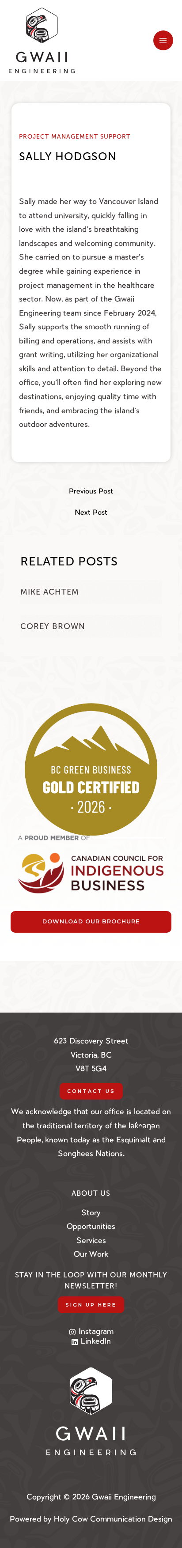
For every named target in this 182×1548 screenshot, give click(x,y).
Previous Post (91, 492)
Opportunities (91, 1227)
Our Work (91, 1254)
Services (91, 1241)
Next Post (91, 513)
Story (91, 1213)
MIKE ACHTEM (49, 592)
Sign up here (91, 1305)
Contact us (91, 1091)
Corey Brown (52, 626)
